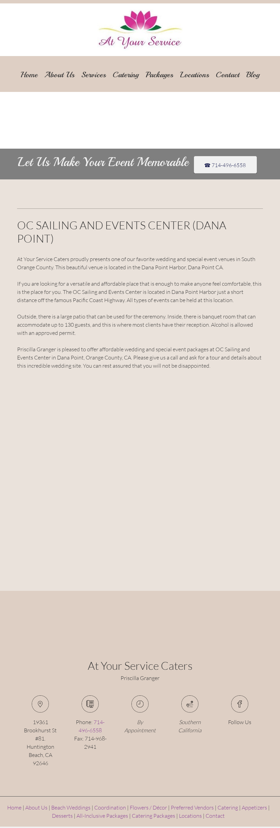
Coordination (110, 807)
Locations (190, 815)
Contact (215, 815)
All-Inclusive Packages (102, 815)
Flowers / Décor (148, 807)
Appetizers (254, 807)
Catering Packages (153, 815)
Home (14, 807)
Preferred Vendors (192, 807)
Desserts (62, 815)
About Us (36, 807)
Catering (228, 807)
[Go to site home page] (140, 30)
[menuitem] (29, 72)
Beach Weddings (70, 807)
